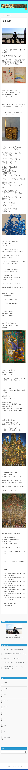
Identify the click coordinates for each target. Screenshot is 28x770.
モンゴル (6, 706)
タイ (5, 694)
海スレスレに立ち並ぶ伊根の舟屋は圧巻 (13, 649)
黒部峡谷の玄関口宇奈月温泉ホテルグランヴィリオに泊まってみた (15, 667)
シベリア (6, 688)
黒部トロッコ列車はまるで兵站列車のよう (14, 662)
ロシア (5, 719)
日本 (5, 731)
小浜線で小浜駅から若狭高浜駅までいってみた (15, 654)
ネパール (6, 700)
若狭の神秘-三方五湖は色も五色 (11, 658)
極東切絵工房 (7, 737)
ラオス (5, 713)
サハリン (6, 682)
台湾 (5, 725)
